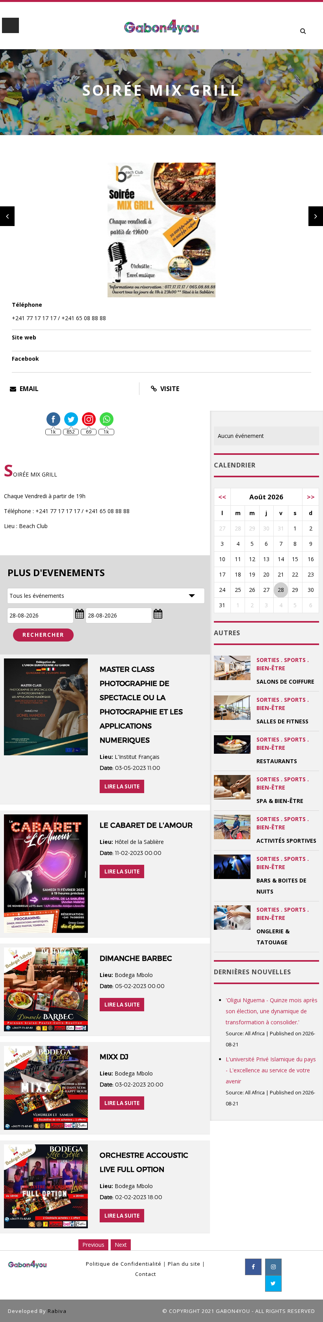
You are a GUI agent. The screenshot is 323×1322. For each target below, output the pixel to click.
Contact (145, 1274)
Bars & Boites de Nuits (281, 886)
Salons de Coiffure (285, 681)
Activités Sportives (286, 840)
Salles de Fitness (282, 721)
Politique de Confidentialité (124, 1263)
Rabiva (57, 1311)
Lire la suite (121, 786)
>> (311, 496)
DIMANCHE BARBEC (136, 958)
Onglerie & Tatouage (273, 936)
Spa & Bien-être (279, 801)
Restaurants (276, 761)
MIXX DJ (114, 1057)
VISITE (169, 388)
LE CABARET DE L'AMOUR (146, 825)
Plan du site (184, 1263)
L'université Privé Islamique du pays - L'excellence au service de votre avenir (271, 1070)
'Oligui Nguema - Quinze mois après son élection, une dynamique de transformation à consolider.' (271, 1011)
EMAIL (28, 388)
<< (222, 496)
